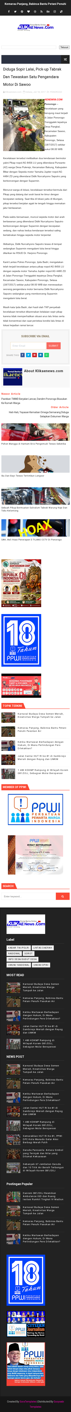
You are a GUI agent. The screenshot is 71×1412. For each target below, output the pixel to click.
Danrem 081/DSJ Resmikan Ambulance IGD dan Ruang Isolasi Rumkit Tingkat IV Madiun (43, 1196)
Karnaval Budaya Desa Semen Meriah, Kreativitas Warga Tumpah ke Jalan (41, 987)
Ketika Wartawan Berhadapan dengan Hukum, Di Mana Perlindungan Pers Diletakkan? (41, 745)
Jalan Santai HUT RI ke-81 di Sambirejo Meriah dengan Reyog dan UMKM (43, 1029)
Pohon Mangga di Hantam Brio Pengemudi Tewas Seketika (33, 444)
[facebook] (8, 12)
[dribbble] (35, 12)
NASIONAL (14, 953)
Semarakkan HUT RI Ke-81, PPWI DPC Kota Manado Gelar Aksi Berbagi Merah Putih (42, 1139)
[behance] (48, 12)
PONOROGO (56, 92)
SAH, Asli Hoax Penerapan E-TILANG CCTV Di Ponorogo (31, 540)
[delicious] (61, 12)
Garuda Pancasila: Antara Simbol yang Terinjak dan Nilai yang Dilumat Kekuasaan (43, 1153)
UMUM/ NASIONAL (18, 965)
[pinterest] (21, 12)
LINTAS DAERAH (42, 948)
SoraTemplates (28, 1401)
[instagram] (54, 12)
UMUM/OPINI (41, 965)
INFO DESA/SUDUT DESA (22, 959)
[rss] (41, 12)
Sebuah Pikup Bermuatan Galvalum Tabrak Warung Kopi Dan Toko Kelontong (34, 509)
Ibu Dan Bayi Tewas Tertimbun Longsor (22, 476)
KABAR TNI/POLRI (18, 948)
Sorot (28, 953)
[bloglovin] (28, 12)
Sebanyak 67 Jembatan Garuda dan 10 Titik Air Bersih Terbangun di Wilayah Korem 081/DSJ (43, 1167)
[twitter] (15, 12)
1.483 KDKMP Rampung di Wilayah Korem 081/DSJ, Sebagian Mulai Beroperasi (39, 1043)
